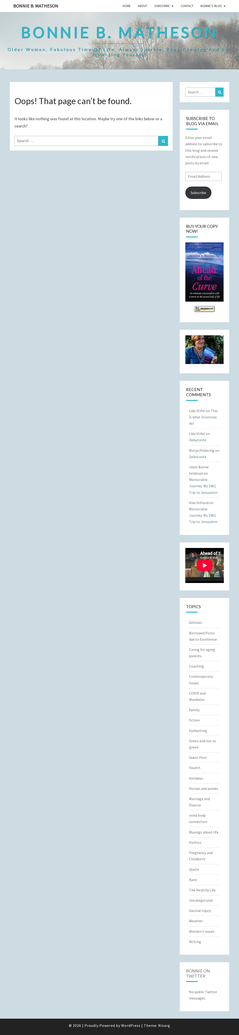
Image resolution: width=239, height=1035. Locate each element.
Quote (194, 869)
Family (194, 709)
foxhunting (198, 730)
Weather (196, 920)
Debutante (197, 440)
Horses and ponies (203, 788)
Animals (195, 622)
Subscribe (162, 6)
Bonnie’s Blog (211, 6)
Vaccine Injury (200, 910)
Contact (187, 6)
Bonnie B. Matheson (35, 6)
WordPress (131, 1025)
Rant (193, 879)
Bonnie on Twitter (198, 973)
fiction (194, 720)
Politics (195, 842)
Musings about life (203, 832)
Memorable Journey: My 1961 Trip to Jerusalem (203, 486)
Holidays (196, 778)
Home (127, 6)
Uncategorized (201, 900)
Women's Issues (201, 931)
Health (194, 767)
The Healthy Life (202, 890)
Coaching (196, 666)
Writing (195, 941)
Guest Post (198, 757)
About (142, 6)
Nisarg (164, 1025)
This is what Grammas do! (203, 417)
